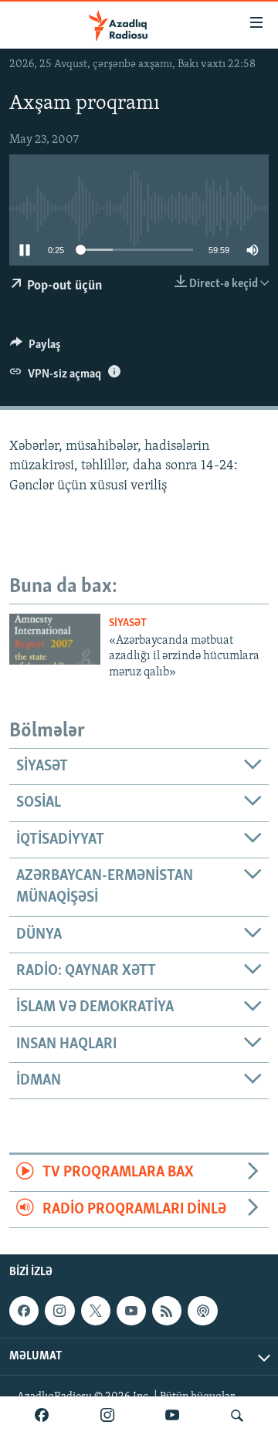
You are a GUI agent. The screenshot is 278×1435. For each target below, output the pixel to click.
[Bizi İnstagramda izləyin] (107, 1415)
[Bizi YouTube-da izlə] (172, 1415)
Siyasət (128, 623)
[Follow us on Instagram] (59, 1310)
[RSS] (166, 1310)
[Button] (35, 348)
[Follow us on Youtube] (131, 1310)
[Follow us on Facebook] (24, 1310)
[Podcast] (202, 1310)
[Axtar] (237, 1415)
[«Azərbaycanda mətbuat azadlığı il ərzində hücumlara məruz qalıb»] (54, 639)
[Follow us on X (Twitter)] (95, 1310)
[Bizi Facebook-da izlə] (42, 1415)
